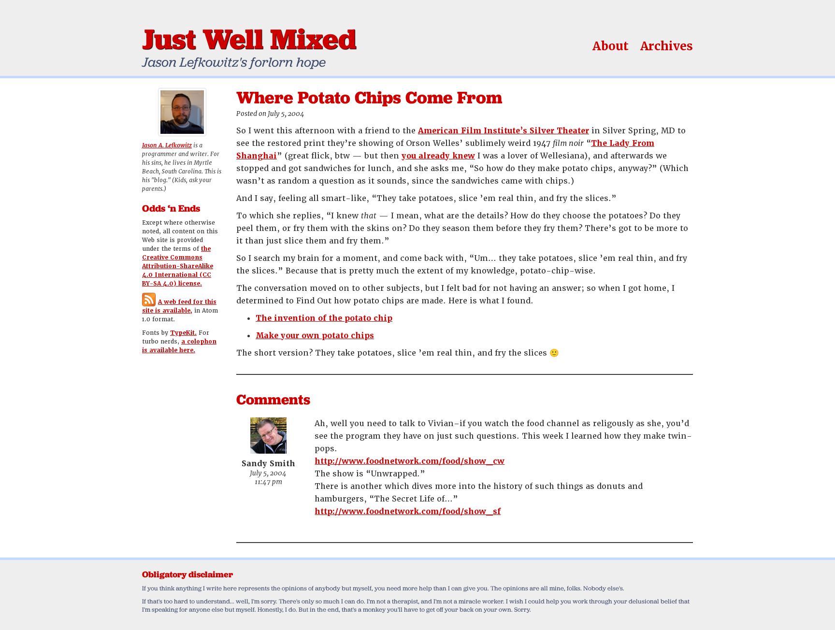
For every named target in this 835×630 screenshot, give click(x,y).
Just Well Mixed (249, 38)
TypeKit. (183, 333)
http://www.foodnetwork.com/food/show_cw (409, 461)
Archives (666, 46)
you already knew (438, 156)
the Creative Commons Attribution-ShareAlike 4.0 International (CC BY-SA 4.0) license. (177, 266)
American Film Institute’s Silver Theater (503, 131)
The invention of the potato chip (324, 318)
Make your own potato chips (315, 335)
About (610, 46)
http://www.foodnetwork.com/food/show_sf (408, 511)
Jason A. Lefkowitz (167, 145)
